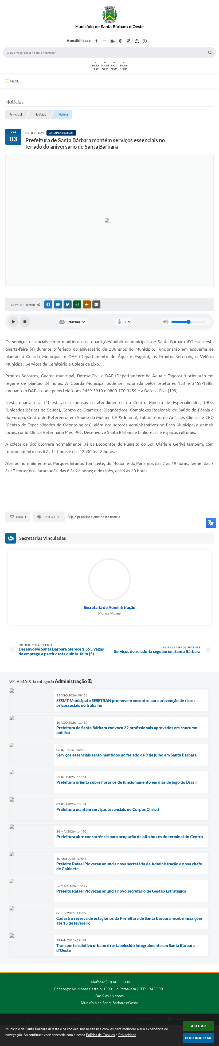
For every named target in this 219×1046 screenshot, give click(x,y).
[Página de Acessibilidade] (144, 41)
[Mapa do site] (136, 41)
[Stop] (24, 321)
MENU (14, 81)
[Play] (13, 321)
